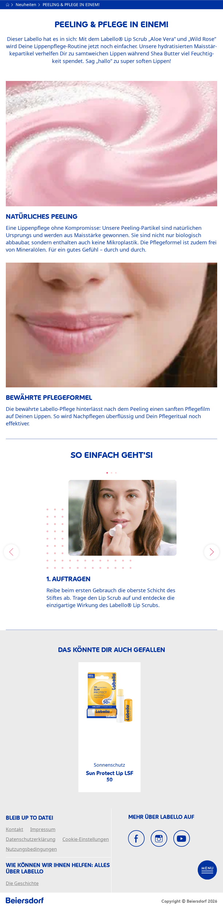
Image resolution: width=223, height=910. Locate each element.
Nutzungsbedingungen (31, 849)
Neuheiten (26, 4)
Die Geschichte (22, 883)
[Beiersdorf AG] (25, 901)
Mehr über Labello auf (161, 817)
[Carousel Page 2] (111, 473)
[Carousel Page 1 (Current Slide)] (107, 473)
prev (11, 551)
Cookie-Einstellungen (85, 839)
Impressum (42, 830)
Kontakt (14, 830)
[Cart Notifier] (207, 870)
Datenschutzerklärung (30, 839)
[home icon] (8, 4)
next (211, 551)
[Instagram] (159, 838)
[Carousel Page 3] (116, 473)
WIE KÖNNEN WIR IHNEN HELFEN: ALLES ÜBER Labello (58, 868)
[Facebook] (136, 838)
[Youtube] (181, 838)
